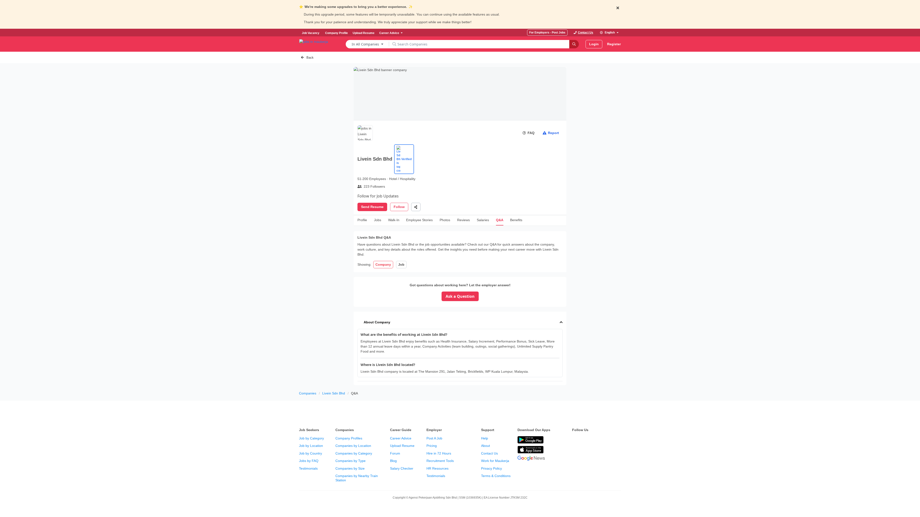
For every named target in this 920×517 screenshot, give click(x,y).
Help (484, 438)
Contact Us (489, 453)
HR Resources (437, 468)
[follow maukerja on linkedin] (617, 440)
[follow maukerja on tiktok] (575, 452)
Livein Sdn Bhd (333, 393)
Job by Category (311, 438)
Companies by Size (350, 468)
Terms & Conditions (496, 476)
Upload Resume (402, 446)
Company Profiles (348, 438)
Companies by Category (353, 453)
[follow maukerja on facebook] (575, 440)
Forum (395, 453)
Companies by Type (350, 461)
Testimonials (308, 468)
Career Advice (400, 438)
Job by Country (310, 453)
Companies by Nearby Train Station (356, 478)
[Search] (574, 44)
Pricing (431, 446)
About (485, 446)
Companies (307, 393)
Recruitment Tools (440, 461)
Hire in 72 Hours (438, 453)
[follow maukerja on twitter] (585, 440)
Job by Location (311, 446)
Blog (393, 461)
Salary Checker (401, 468)
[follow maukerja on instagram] (607, 440)
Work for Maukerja (495, 461)
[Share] (415, 207)
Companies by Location (353, 446)
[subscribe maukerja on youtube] (596, 440)
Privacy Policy (491, 468)
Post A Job (434, 438)
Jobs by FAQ (308, 461)
